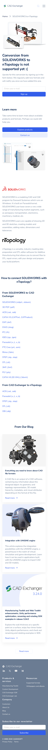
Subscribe (24, 732)
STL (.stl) (6, 362)
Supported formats (33, 683)
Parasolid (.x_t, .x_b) (11, 342)
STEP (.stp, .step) (9, 357)
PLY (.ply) (6, 372)
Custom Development (10, 689)
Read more (24, 651)
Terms (16, 742)
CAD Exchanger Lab (9, 696)
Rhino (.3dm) (8, 352)
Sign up (24, 94)
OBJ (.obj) (6, 411)
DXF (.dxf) (6, 322)
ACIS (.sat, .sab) (9, 312)
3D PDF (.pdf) (8, 307)
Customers (6, 704)
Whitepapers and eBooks (35, 686)
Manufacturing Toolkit (10, 686)
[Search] (38, 6)
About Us (5, 707)
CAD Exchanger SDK (9, 692)
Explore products (25, 129)
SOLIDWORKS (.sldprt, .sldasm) (16, 302)
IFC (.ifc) (5, 332)
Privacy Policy (7, 742)
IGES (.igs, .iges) (9, 337)
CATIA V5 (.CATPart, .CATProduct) (17, 317)
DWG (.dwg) (8, 327)
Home (5, 16)
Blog (4, 711)
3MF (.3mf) (7, 367)
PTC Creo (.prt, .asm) (11, 347)
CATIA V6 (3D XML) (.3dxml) (15, 377)
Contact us (25, 135)
